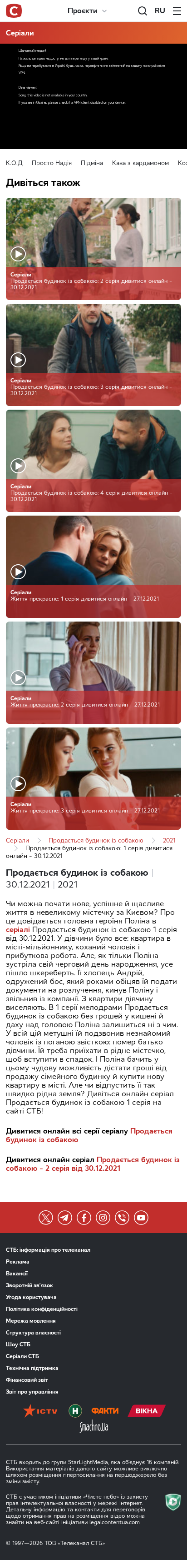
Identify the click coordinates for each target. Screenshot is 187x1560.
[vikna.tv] (147, 1412)
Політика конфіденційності (42, 1309)
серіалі (18, 929)
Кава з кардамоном (140, 163)
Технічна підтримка (32, 1368)
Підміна (92, 163)
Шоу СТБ (18, 1344)
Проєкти (83, 10)
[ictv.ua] (40, 1412)
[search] (142, 10)
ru (160, 10)
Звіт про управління (32, 1392)
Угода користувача (31, 1297)
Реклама (18, 1262)
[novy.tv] (75, 1412)
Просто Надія (52, 163)
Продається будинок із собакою (96, 840)
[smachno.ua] (93, 1427)
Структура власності (33, 1332)
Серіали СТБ (22, 1356)
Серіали (20, 33)
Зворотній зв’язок (29, 1285)
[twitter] (46, 1217)
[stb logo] (14, 11)
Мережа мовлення (31, 1321)
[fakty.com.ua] (104, 1412)
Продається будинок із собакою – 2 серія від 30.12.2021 (93, 1164)
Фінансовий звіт (27, 1380)
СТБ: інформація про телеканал (48, 1250)
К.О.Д (14, 163)
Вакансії (17, 1273)
